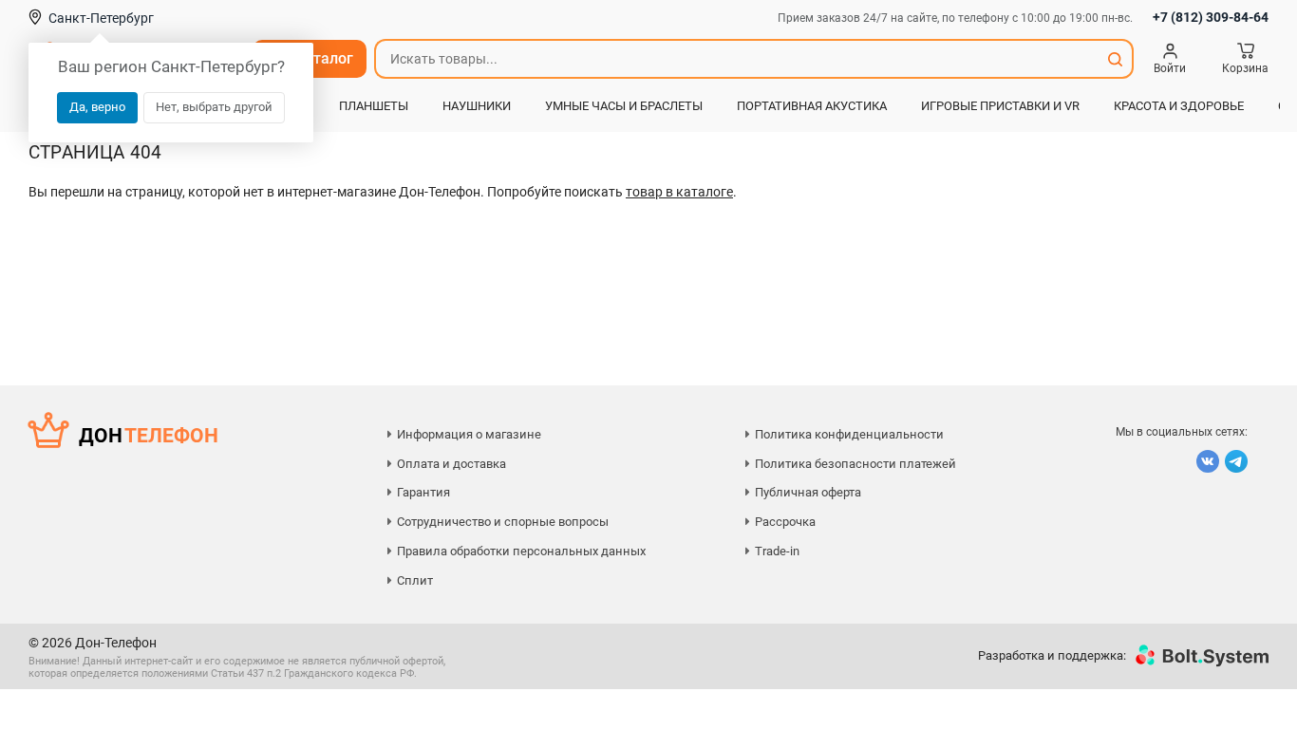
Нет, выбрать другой (214, 107)
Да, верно (97, 107)
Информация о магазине (469, 434)
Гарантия (423, 492)
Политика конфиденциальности (849, 434)
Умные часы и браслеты (624, 106)
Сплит (415, 580)
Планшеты (373, 106)
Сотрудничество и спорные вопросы (503, 521)
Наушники (476, 106)
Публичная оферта (808, 492)
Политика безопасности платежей (855, 464)
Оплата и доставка (451, 464)
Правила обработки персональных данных (521, 551)
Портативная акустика (812, 106)
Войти (1170, 68)
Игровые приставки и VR (1000, 106)
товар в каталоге (679, 191)
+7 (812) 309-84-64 (1211, 17)
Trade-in (777, 551)
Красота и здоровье (1179, 106)
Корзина (1245, 68)
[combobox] (737, 59)
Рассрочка (785, 521)
